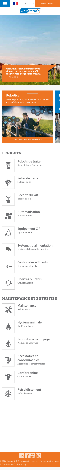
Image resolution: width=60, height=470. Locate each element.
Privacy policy (46, 460)
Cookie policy (20, 464)
